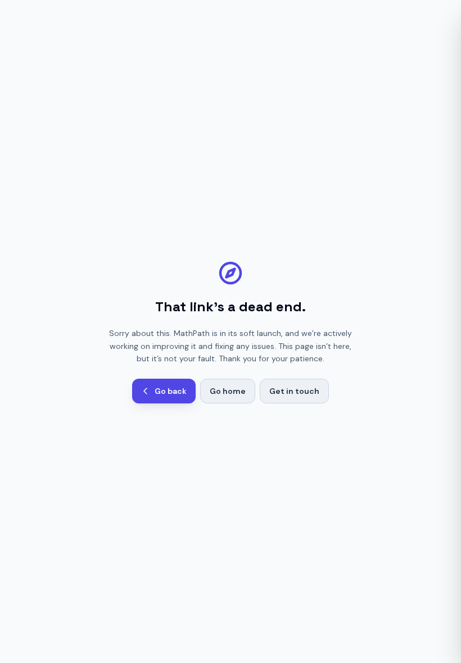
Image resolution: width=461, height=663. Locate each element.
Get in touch (294, 391)
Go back (171, 391)
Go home (228, 391)
